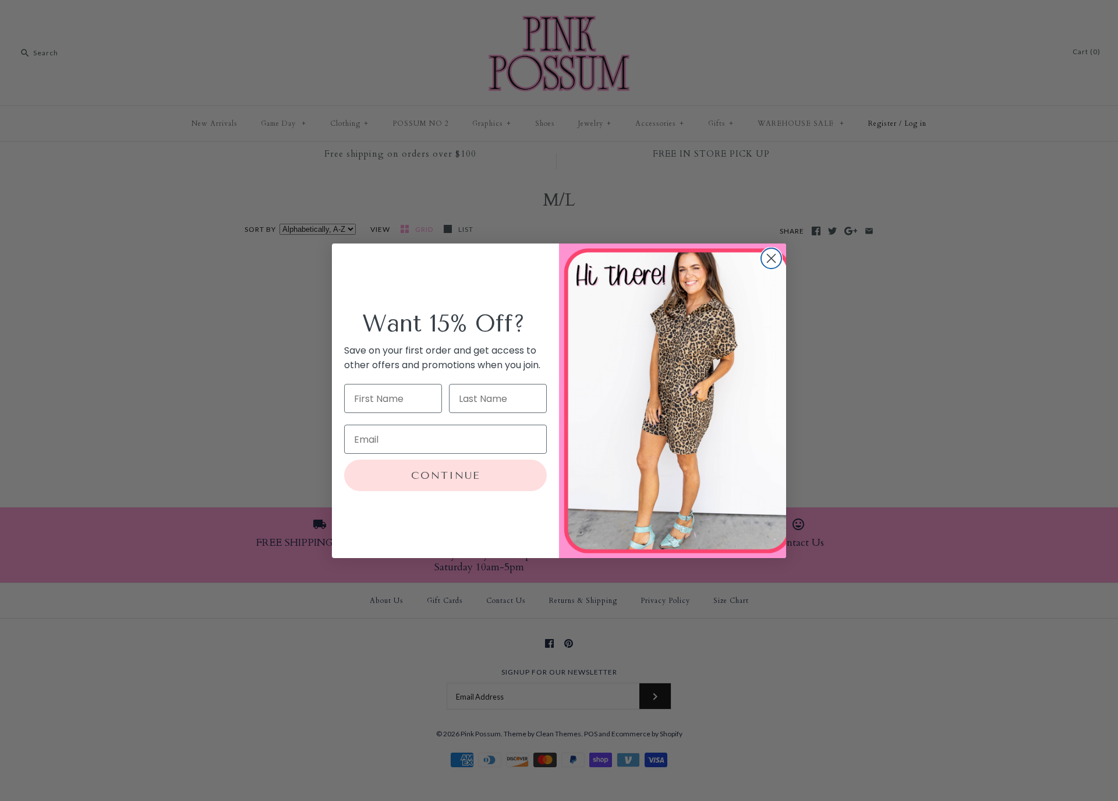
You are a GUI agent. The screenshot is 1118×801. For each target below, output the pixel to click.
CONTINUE (445, 475)
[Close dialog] (771, 258)
